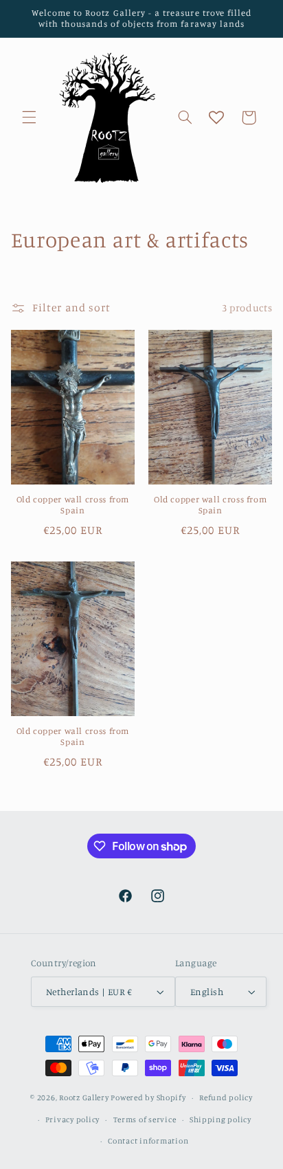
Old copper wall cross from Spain (72, 504)
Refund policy (226, 1097)
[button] (29, 117)
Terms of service (145, 1119)
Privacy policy (72, 1119)
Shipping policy (220, 1119)
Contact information (148, 1141)
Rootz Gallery (84, 1097)
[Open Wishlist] (216, 117)
